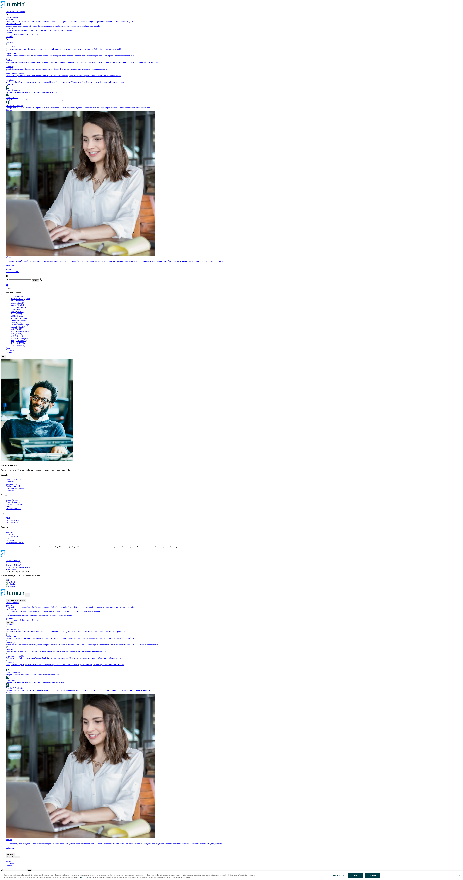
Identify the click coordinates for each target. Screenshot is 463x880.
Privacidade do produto (15, 543)
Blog (8, 538)
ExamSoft (9, 482)
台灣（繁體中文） (18, 345)
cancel (40, 279)
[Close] (459, 875)
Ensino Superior (12, 500)
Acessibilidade (11, 541)
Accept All (372, 875)
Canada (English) (17, 303)
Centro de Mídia (12, 536)
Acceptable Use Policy (14, 563)
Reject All (355, 875)
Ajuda (8, 518)
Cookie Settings (338, 875)
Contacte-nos (11, 350)
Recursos (9, 269)
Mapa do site (11, 569)
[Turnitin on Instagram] (10, 586)
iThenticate (10, 490)
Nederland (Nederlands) (20, 318)
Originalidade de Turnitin (15, 486)
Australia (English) (18, 327)
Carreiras (9, 534)
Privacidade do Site (13, 561)
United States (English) (19, 296)
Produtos (9, 37)
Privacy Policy (83, 877)
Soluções (9, 84)
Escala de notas (11, 484)
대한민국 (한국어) (18, 336)
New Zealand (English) (19, 338)
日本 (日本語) (16, 334)
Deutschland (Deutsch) (19, 307)
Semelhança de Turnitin (15, 488)
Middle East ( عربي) (18, 316)
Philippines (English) (19, 341)
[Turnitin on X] (7, 580)
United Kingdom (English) (21, 325)
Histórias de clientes (13, 509)
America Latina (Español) (20, 299)
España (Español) (17, 309)
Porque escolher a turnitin (15, 12)
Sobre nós (9, 532)
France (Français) (17, 312)
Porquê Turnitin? (12, 17)
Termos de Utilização (14, 565)
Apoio (8, 348)
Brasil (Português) (17, 301)
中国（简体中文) (18, 343)
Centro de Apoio (12, 522)
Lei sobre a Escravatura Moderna (18, 567)
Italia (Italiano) (16, 314)
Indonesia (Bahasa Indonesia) (22, 331)
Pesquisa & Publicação (14, 504)
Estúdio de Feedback (14, 480)
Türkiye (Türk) (16, 323)
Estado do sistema (12, 520)
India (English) (16, 329)
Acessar (9, 352)
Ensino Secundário (13, 502)
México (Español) (17, 305)
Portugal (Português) (18, 320)
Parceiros (9, 506)
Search (35, 281)
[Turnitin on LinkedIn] (10, 584)
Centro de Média (12, 272)
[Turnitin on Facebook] (10, 582)
